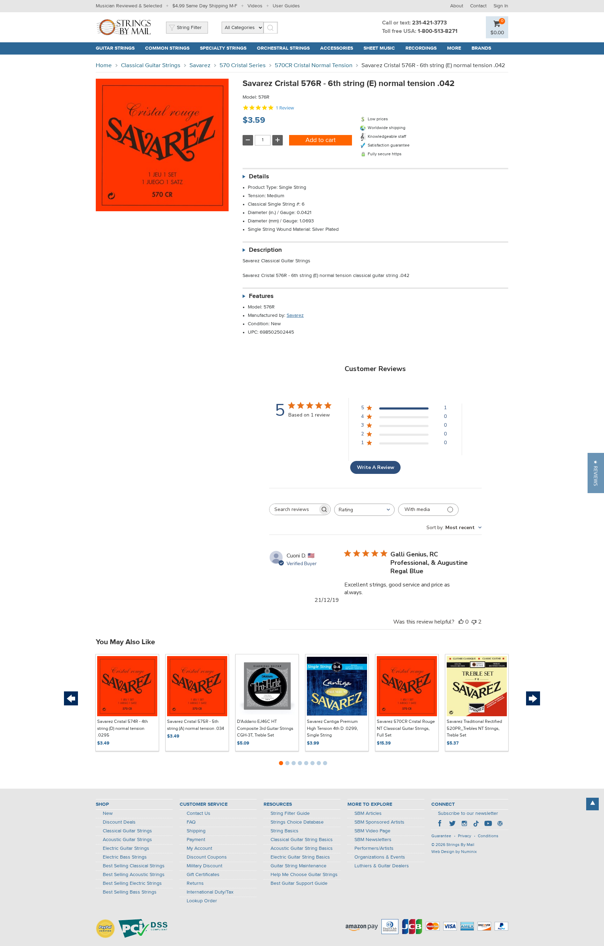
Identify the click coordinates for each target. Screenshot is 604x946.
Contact (478, 5)
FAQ (191, 822)
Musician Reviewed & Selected (129, 5)
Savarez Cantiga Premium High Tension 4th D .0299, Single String (332, 728)
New (108, 813)
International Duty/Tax (210, 892)
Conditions (488, 836)
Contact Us (198, 813)
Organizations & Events (379, 857)
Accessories (336, 48)
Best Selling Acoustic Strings (134, 874)
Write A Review (375, 467)
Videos (255, 5)
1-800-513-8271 (438, 31)
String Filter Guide (290, 813)
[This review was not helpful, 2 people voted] (474, 622)
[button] (596, 473)
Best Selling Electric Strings (132, 883)
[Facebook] (440, 824)
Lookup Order (202, 900)
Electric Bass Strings (125, 857)
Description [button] (265, 250)
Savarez (199, 66)
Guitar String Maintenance (298, 865)
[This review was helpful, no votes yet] (461, 622)
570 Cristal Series (243, 66)
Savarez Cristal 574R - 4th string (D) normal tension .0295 (122, 728)
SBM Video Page (372, 830)
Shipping (196, 830)
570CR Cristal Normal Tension (313, 66)
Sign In (501, 5)
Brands (481, 48)
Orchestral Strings (283, 48)
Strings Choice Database (297, 822)
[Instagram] (464, 824)
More (454, 48)
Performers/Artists (374, 848)
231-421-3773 (429, 23)
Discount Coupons (207, 857)
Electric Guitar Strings (126, 848)
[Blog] (500, 824)
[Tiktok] (476, 824)
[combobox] (364, 510)
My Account (199, 848)
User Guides (286, 5)
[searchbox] (293, 509)
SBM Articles (368, 813)
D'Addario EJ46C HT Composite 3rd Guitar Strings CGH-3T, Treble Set (265, 728)
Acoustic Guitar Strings (127, 839)
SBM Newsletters (372, 839)
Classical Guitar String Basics (302, 839)
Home (104, 66)
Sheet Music (379, 48)
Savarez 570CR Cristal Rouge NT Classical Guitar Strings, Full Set (406, 728)
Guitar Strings (115, 48)
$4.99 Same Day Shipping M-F (204, 5)
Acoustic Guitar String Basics (302, 848)
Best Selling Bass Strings (130, 892)
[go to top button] (592, 804)
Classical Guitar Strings (150, 66)
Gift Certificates (203, 874)
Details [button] (259, 176)
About (456, 5)
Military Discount (204, 865)
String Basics (285, 830)
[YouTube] (488, 824)
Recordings (421, 48)
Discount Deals (119, 822)
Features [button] (261, 296)
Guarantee (441, 836)
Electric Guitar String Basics (300, 857)
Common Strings (167, 48)
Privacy (464, 836)
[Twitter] (452, 824)
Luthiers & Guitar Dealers (381, 865)
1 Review (285, 108)
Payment (196, 839)
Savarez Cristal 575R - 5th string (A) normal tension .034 (195, 725)
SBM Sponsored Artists (379, 822)
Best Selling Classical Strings (134, 865)
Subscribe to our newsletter (468, 813)
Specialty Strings (223, 48)
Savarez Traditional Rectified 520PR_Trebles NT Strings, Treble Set (474, 728)
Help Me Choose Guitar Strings (304, 874)
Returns (195, 883)
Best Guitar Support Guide (299, 883)
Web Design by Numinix (454, 852)
